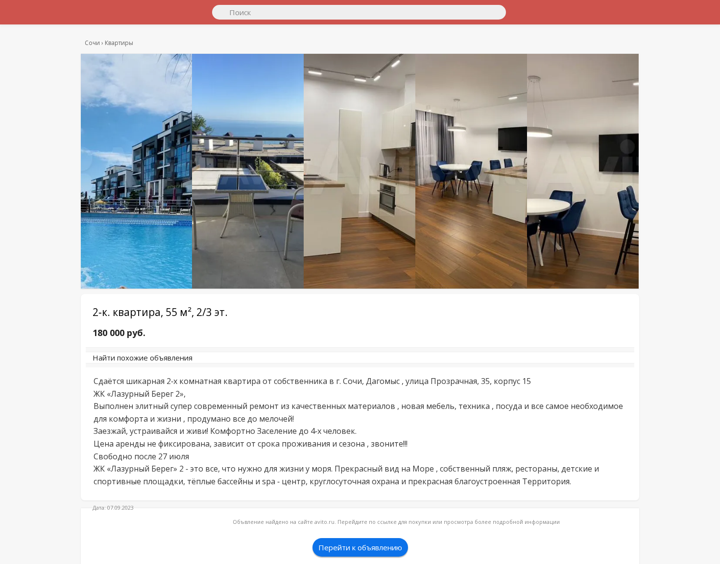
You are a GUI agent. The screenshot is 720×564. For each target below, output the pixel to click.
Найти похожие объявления (227, 362)
